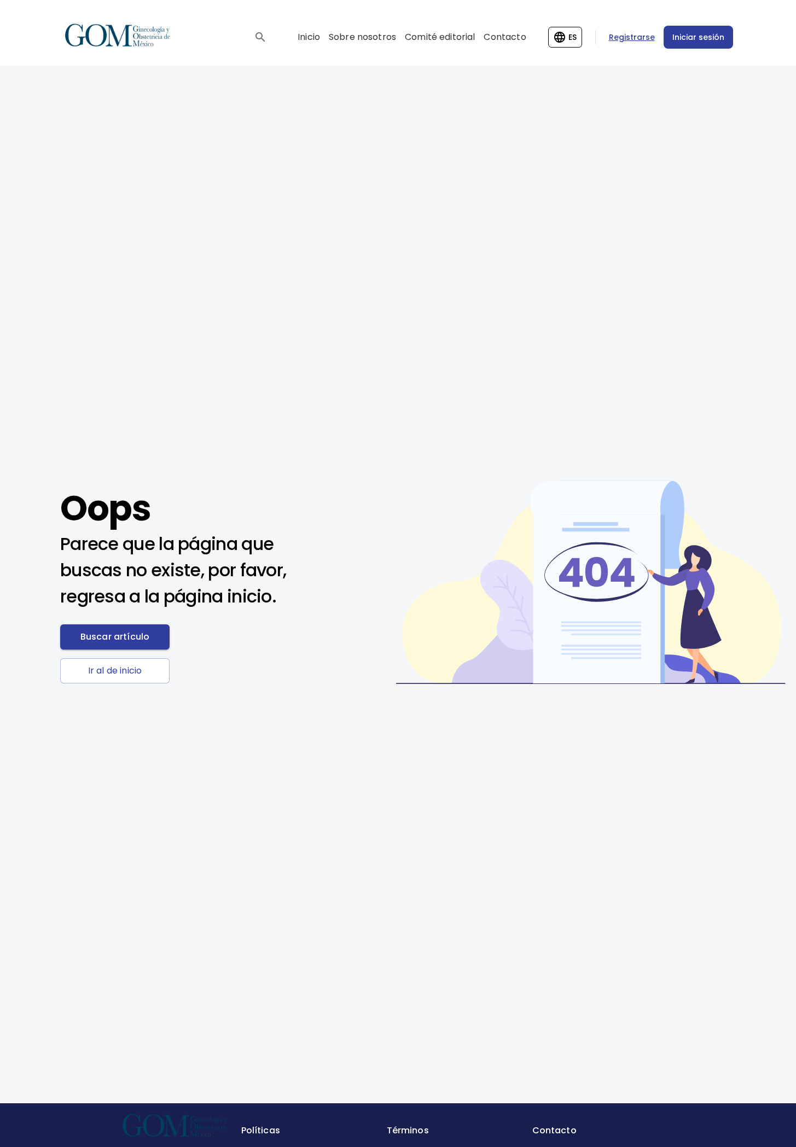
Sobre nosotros (362, 37)
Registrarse (632, 37)
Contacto (505, 37)
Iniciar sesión (698, 37)
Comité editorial (440, 37)
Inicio (309, 37)
